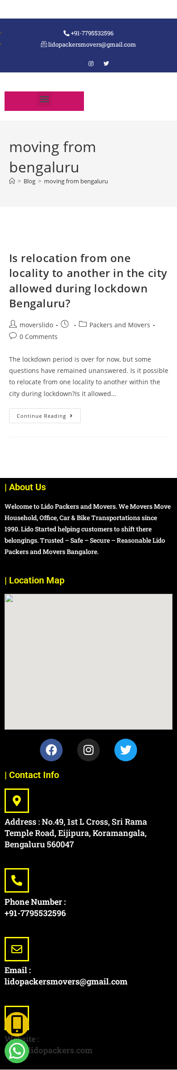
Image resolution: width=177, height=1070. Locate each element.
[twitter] (106, 64)
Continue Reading (49, 413)
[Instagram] (91, 64)
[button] (44, 98)
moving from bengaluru (76, 181)
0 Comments (39, 336)
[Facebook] (75, 64)
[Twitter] (125, 750)
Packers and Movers (119, 324)
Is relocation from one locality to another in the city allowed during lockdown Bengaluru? (88, 280)
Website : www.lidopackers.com (49, 1044)
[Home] (12, 181)
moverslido (36, 324)
